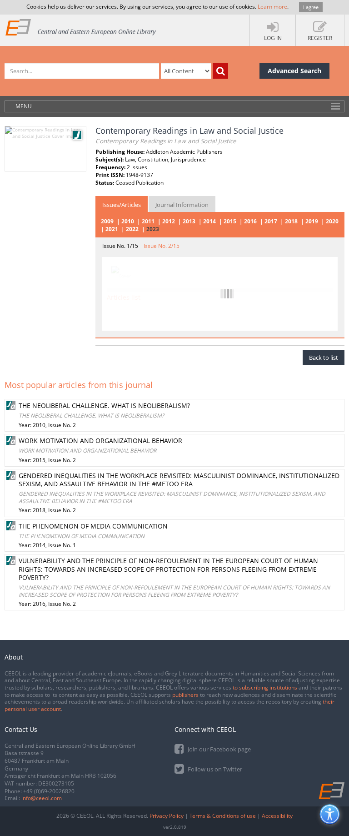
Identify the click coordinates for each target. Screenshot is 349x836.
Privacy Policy (167, 816)
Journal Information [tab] (182, 205)
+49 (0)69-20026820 (49, 791)
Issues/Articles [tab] (121, 205)
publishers (185, 695)
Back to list (323, 357)
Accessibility (277, 816)
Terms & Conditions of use (222, 816)
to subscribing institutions (265, 687)
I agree (311, 7)
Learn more (272, 6)
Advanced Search (294, 70)
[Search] (220, 71)
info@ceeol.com (41, 798)
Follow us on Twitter (214, 769)
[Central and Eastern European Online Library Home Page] (81, 27)
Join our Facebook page (218, 749)
